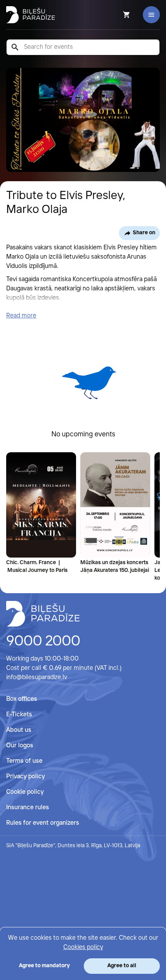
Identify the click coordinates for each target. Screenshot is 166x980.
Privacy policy (25, 776)
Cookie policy (25, 792)
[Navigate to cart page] (116, 14)
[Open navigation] (151, 14)
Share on (144, 232)
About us (18, 730)
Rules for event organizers (42, 823)
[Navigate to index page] (30, 14)
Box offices (21, 699)
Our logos (19, 745)
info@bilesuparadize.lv (36, 677)
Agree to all (121, 965)
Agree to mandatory (44, 965)
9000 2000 (43, 642)
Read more (21, 316)
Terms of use (24, 761)
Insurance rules (27, 807)
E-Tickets (19, 714)
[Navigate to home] (43, 613)
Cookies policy (83, 947)
